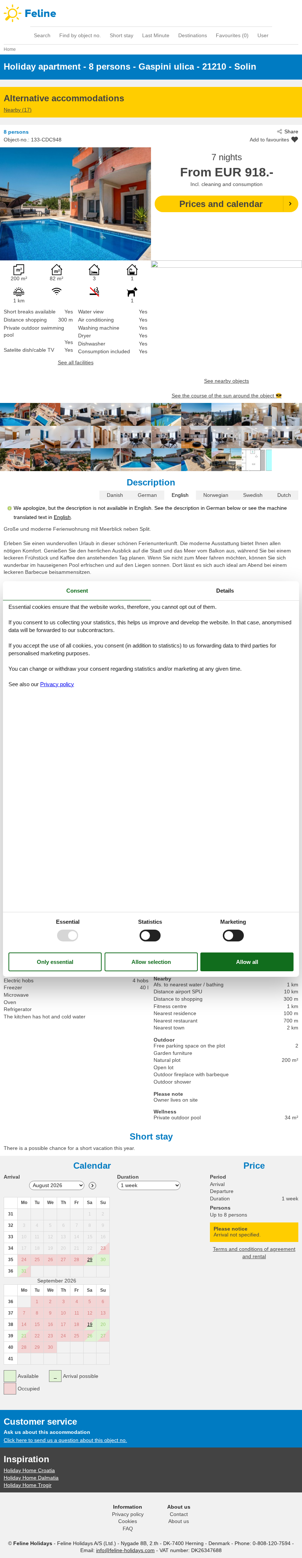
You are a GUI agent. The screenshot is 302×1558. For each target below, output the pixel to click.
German (147, 495)
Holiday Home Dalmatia (31, 1478)
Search (42, 35)
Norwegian (215, 495)
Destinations (192, 35)
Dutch (284, 495)
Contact (179, 1514)
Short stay (121, 35)
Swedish (253, 495)
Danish (115, 495)
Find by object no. (80, 35)
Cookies (127, 1521)
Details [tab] (225, 590)
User (262, 35)
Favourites (232, 35)
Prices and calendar (221, 204)
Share (291, 131)
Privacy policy (128, 1514)
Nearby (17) (18, 110)
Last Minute (155, 35)
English (180, 495)
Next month (92, 1185)
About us (178, 1521)
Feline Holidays (151, 13)
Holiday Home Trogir (28, 1485)
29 (89, 1259)
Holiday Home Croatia (29, 1470)
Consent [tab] (77, 590)
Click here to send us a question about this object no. (65, 1440)
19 (89, 1324)
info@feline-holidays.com (125, 1550)
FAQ (128, 1528)
